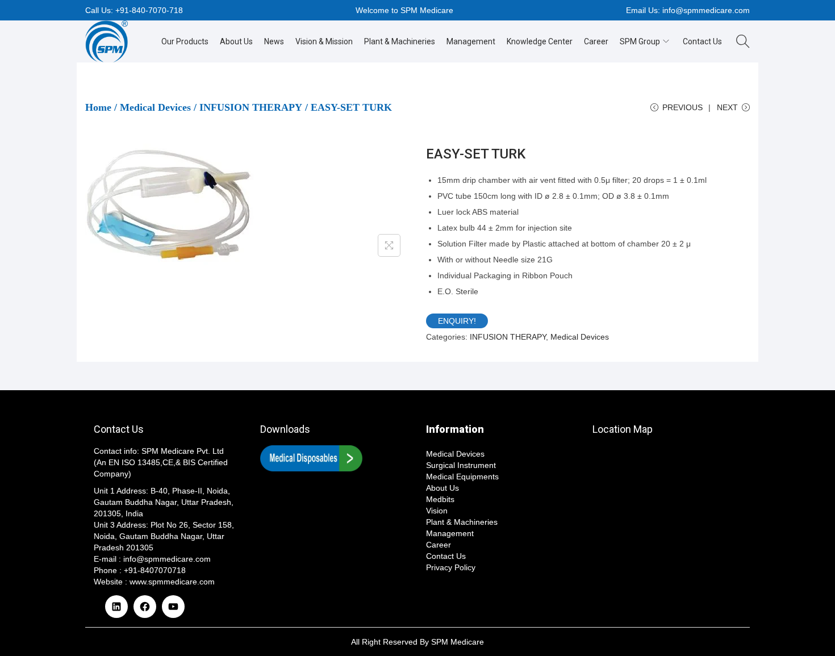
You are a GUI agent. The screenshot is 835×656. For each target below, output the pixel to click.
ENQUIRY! (457, 320)
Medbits (440, 499)
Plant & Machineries (462, 522)
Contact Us (446, 556)
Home (98, 107)
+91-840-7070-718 (149, 10)
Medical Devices (155, 107)
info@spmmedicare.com (706, 10)
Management (450, 533)
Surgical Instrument (461, 465)
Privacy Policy (450, 567)
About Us (442, 487)
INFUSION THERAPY (250, 107)
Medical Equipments (462, 476)
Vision (437, 510)
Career (438, 544)
